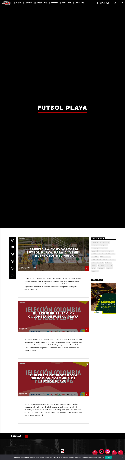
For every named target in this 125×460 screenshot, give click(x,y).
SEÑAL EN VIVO (104, 3)
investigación (96, 290)
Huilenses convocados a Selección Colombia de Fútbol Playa (53, 409)
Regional (109, 296)
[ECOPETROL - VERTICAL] (103, 328)
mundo (112, 290)
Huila (102, 287)
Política (101, 296)
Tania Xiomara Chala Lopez (27, 298)
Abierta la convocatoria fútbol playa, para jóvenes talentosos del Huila (53, 283)
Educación (95, 281)
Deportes (22, 269)
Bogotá (94, 276)
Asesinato (95, 273)
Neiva (101, 293)
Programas (42, 3)
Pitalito (108, 293)
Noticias (28, 3)
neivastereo (23, 359)
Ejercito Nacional (107, 281)
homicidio (95, 287)
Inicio (18, 3)
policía (94, 296)
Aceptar (108, 457)
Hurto (108, 287)
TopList (54, 3)
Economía (103, 278)
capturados (103, 276)
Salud (94, 299)
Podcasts (66, 3)
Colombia (95, 278)
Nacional (95, 293)
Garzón (94, 284)
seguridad (101, 299)
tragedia (109, 299)
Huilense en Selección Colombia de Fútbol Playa (53, 345)
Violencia (95, 301)
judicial (105, 290)
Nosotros (79, 3)
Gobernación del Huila (107, 284)
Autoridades (104, 273)
